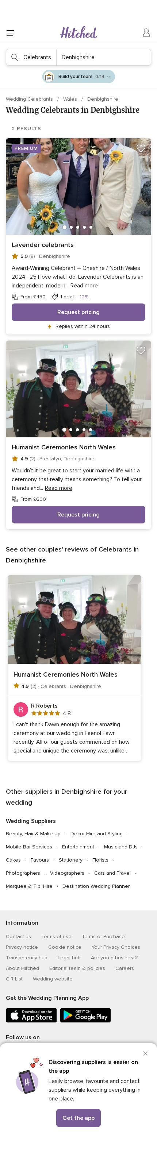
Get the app (78, 1118)
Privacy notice (22, 947)
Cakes (13, 860)
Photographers (23, 873)
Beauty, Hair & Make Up (33, 834)
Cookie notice (64, 947)
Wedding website (53, 979)
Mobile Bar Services (29, 847)
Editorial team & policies (77, 968)
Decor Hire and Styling (96, 834)
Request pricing (78, 312)
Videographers (67, 873)
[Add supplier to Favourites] (141, 148)
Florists (100, 860)
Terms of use (56, 936)
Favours (40, 860)
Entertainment (78, 847)
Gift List (14, 979)
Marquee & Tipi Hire (29, 886)
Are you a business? (114, 958)
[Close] (145, 1053)
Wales (70, 99)
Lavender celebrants (43, 245)
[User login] (147, 33)
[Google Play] (85, 1021)
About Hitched (22, 968)
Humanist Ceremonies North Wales (64, 447)
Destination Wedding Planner (96, 886)
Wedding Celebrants (30, 99)
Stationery (71, 860)
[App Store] (31, 1021)
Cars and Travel (112, 873)
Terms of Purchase (103, 936)
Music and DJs (121, 847)
